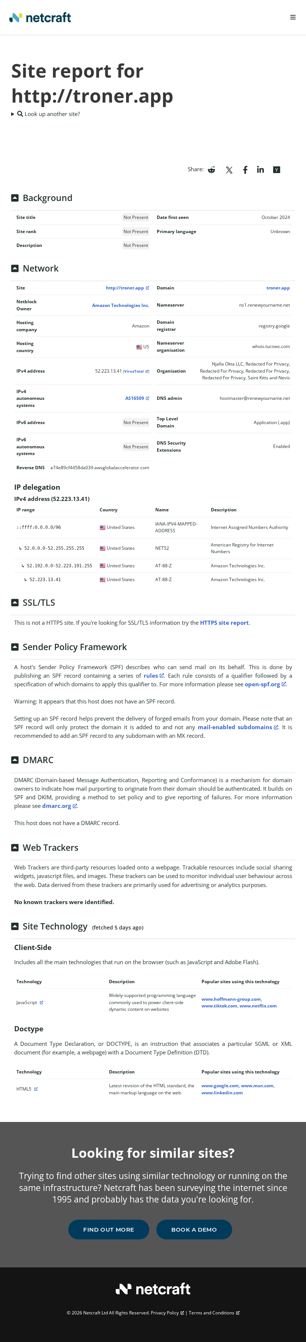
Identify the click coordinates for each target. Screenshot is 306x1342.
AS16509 (134, 398)
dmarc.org (56, 805)
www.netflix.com (258, 1006)
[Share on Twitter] (229, 169)
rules (151, 675)
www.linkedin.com (222, 1092)
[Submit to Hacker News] (276, 169)
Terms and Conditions (211, 1313)
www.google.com (220, 1085)
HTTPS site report (224, 622)
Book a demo (194, 1229)
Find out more (108, 1229)
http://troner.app (125, 288)
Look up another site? (51, 113)
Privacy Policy (165, 1313)
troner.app (278, 288)
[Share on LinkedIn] (260, 169)
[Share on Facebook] (245, 169)
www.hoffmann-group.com (231, 999)
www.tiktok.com (219, 1006)
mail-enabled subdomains (235, 727)
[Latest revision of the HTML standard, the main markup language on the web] (35, 1089)
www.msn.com (257, 1085)
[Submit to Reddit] (211, 169)
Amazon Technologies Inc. (120, 305)
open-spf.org (262, 684)
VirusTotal (134, 371)
